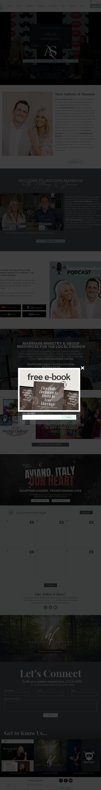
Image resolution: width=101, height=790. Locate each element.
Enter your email (28, 413)
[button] (82, 368)
